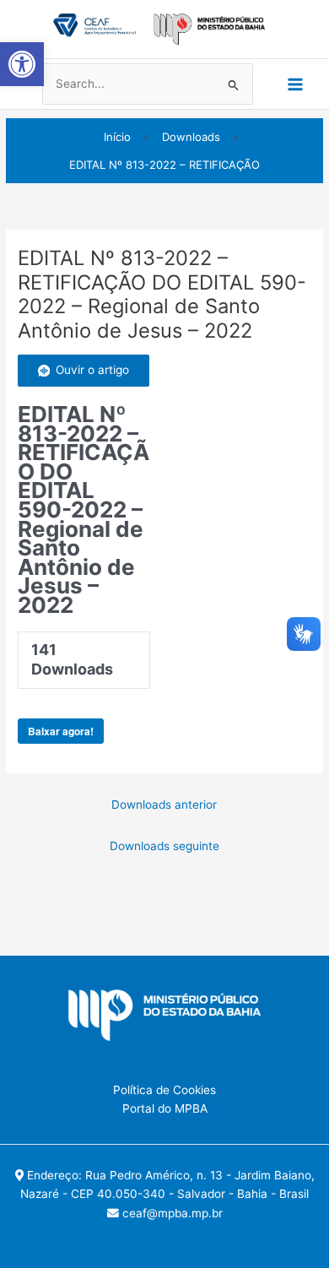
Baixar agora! (61, 731)
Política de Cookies (164, 1090)
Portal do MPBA (165, 1108)
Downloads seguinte (164, 846)
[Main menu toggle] (295, 84)
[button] (22, 64)
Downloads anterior (164, 804)
